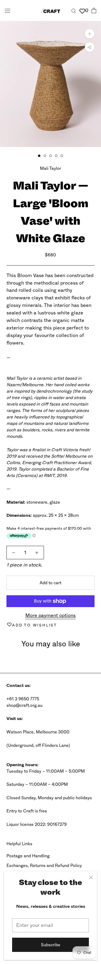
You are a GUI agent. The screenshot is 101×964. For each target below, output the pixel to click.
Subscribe (50, 945)
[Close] (91, 877)
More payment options (50, 615)
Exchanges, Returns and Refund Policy (44, 865)
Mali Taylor (50, 168)
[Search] (73, 10)
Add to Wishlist (34, 625)
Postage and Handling (28, 856)
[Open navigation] (7, 10)
